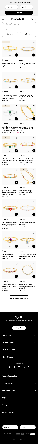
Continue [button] (19, 13)
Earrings (5, 405)
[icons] (10, 367)
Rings (4, 398)
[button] (17, 42)
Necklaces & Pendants (9, 390)
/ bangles (8, 30)
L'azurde (4, 30)
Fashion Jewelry (7, 383)
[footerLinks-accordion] (19, 335)
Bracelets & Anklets (8, 412)
